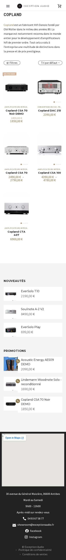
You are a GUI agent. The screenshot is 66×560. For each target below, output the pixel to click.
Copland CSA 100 (49, 172)
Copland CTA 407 (16, 233)
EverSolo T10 (30, 291)
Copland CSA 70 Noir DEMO (16, 112)
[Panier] (59, 6)
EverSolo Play (30, 327)
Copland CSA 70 (16, 172)
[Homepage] (33, 6)
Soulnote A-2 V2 (32, 309)
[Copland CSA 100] (49, 149)
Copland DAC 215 (49, 110)
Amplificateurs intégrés (17, 107)
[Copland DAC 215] (49, 87)
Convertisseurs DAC (47, 107)
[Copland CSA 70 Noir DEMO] (16, 87)
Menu (8, 6)
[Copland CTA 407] (16, 208)
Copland (9, 25)
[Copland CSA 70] (16, 149)
